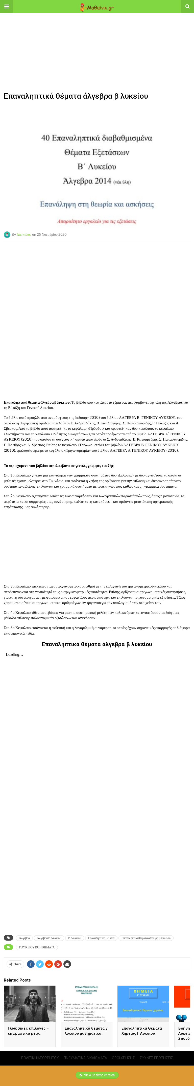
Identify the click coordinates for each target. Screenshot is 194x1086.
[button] (6, 6)
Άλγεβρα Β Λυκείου (49, 938)
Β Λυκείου (74, 938)
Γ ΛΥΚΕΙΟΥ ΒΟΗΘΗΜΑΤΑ (37, 947)
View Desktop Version (99, 1075)
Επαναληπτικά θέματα (101, 938)
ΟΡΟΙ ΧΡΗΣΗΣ (123, 1058)
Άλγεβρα (24, 938)
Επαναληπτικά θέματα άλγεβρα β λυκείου (146, 938)
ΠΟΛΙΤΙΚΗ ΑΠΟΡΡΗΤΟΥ (40, 1058)
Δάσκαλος (24, 234)
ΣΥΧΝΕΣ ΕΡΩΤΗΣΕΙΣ (156, 1058)
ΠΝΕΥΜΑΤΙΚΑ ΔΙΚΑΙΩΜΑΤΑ (85, 1058)
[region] (97, 44)
